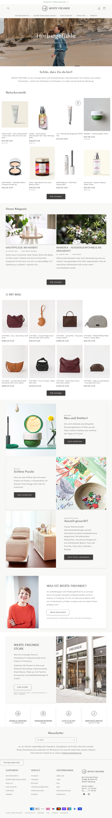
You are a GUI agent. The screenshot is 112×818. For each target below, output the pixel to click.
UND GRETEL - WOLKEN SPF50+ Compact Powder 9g (14, 183)
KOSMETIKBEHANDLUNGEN (16, 779)
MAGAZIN (34, 776)
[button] (8, 8)
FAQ (58, 783)
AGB (58, 787)
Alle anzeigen (56, 196)
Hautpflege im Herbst (22, 247)
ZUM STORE (22, 687)
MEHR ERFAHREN (58, 612)
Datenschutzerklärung (71, 753)
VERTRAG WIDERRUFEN (39, 787)
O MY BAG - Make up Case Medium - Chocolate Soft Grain (96, 382)
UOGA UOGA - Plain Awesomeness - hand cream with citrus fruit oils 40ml (14, 135)
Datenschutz (30, 813)
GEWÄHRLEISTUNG (63, 791)
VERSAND (34, 779)
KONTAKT (34, 794)
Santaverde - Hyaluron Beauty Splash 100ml (95, 183)
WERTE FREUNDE (16, 813)
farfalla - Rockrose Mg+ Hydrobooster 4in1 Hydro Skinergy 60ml (41, 135)
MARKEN (9, 794)
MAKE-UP (9, 783)
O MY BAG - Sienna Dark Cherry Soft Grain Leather (68, 382)
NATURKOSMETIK (12, 776)
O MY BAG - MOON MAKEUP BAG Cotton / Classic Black (96, 337)
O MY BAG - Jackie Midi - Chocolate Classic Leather (69, 337)
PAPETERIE (10, 791)
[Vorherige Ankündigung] (6, 2)
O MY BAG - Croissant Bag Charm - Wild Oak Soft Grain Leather (42, 337)
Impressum (64, 813)
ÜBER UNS (60, 776)
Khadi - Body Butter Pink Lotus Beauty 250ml (40, 183)
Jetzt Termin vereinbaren (78, 557)
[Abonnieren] (74, 740)
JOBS (58, 779)
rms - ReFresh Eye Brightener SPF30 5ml (69, 135)
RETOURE (34, 783)
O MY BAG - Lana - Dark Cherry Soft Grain (15, 337)
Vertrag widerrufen (12, 762)
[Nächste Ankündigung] (105, 2)
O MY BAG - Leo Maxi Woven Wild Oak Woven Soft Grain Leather (14, 382)
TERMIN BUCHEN (37, 791)
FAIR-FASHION (11, 787)
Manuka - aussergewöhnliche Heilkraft (79, 249)
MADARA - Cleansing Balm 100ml (96, 134)
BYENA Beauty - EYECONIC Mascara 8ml (66, 183)
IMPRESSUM (60, 794)
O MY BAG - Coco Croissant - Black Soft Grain (42, 382)
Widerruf (40, 813)
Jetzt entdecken (56, 49)
